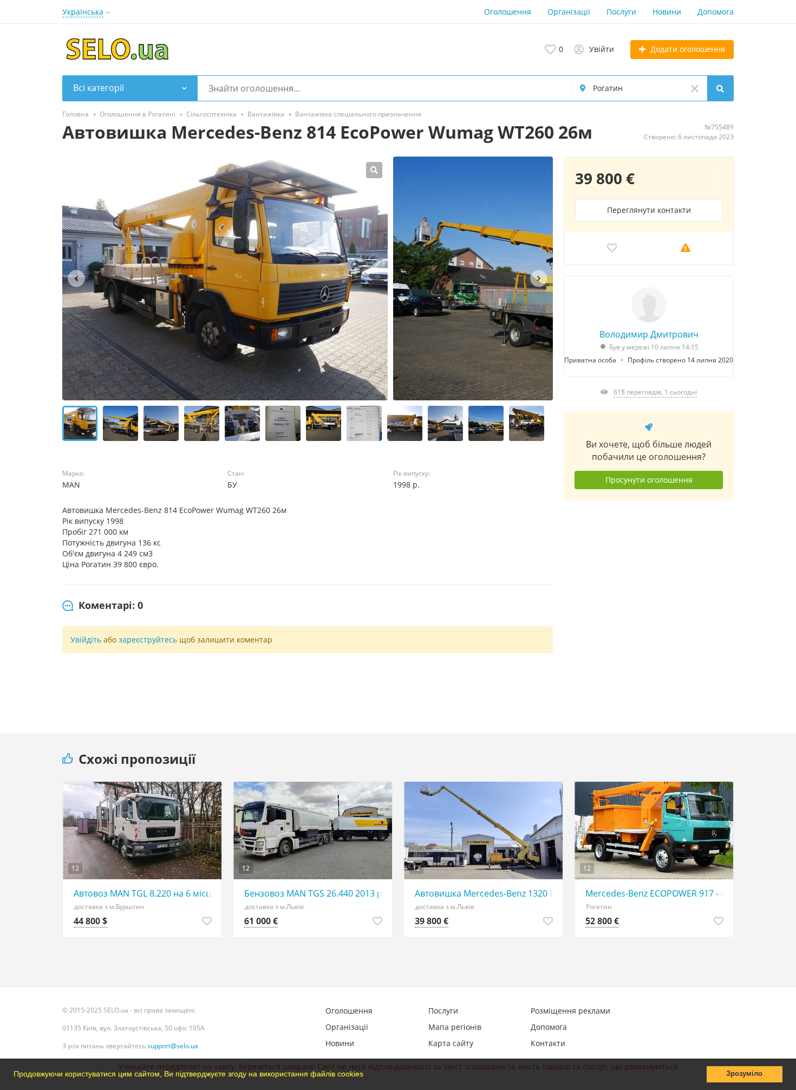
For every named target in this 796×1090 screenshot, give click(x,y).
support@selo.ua (172, 1045)
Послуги (621, 12)
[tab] (102, 606)
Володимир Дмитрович (649, 334)
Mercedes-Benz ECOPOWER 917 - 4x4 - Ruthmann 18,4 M (656, 893)
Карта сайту (450, 1043)
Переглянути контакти (649, 210)
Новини (667, 12)
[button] (367, 1075)
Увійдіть (85, 639)
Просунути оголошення (649, 480)
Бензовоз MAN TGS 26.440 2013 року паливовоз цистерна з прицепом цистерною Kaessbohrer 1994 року (315, 893)
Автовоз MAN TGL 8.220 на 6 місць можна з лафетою (145, 893)
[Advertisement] (649, 608)
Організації (568, 12)
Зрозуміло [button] (744, 1074)
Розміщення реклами (570, 1010)
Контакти (548, 1043)
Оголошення (507, 12)
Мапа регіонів (454, 1027)
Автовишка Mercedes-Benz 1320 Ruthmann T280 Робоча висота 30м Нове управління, (486, 893)
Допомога (715, 12)
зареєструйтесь (148, 639)
